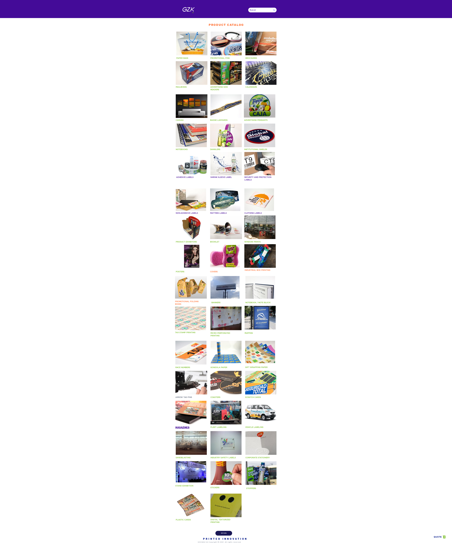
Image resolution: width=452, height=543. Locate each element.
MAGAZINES (182, 427)
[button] (440, 537)
